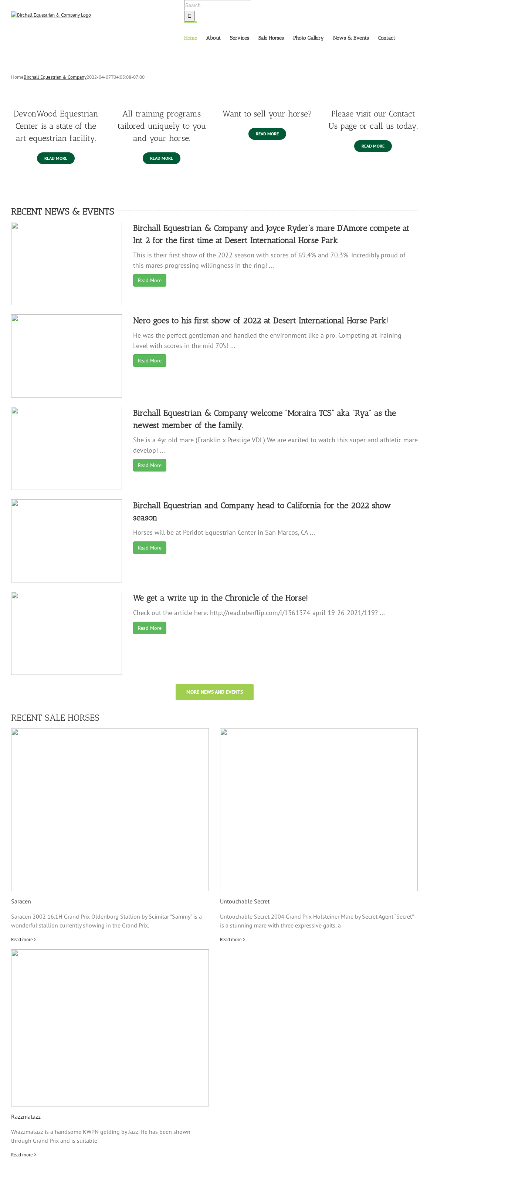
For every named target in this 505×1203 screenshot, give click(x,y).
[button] (406, 37)
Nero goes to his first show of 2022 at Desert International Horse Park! (260, 320)
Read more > (24, 939)
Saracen (21, 901)
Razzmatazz (26, 1116)
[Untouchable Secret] (319, 809)
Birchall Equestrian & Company (55, 77)
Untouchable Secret (245, 901)
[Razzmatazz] (110, 1027)
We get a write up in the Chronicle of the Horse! (220, 598)
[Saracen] (110, 809)
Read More (150, 280)
